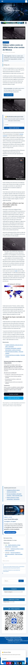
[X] (12, 663)
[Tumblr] (18, 663)
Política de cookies (18, 639)
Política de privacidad (23, 643)
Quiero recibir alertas (14, 127)
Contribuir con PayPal (13, 394)
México (4, 560)
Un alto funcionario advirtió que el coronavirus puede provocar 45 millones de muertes (13, 567)
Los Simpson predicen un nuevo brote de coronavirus (11, 571)
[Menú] (2, 1)
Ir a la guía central (9, 94)
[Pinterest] (7, 663)
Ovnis (8, 560)
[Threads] (20, 663)
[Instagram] (10, 663)
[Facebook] (5, 663)
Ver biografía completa (10, 532)
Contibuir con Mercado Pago (14, 398)
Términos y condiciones (10, 637)
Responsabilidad (9, 639)
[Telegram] (23, 663)
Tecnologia (5, 42)
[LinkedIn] (15, 663)
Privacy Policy (18, 637)
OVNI (16, 270)
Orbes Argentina (14, 10)
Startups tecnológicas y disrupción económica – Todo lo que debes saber (14, 554)
